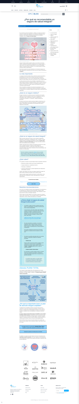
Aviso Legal (42, 387)
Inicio (12, 10)
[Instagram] (67, 10)
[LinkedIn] (65, 10)
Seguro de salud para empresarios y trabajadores (33, 181)
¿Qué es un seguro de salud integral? (54, 37)
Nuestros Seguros (28, 389)
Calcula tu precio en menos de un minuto (33, 331)
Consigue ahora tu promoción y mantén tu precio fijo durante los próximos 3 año (33, 327)
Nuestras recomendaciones (53, 45)
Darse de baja (43, 392)
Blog (34, 10)
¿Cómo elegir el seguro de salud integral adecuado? (54, 48)
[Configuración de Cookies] (2, 402)
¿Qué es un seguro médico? (53, 35)
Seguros (31, 10)
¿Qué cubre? (52, 39)
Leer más (33, 183)
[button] (64, 6)
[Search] (63, 14)
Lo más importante (53, 32)
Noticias (21, 10)
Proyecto (16, 10)
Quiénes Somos (27, 387)
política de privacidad (61, 392)
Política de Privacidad (44, 389)
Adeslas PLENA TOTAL (54, 50)
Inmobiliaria (26, 10)
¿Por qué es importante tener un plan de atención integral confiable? (54, 54)
